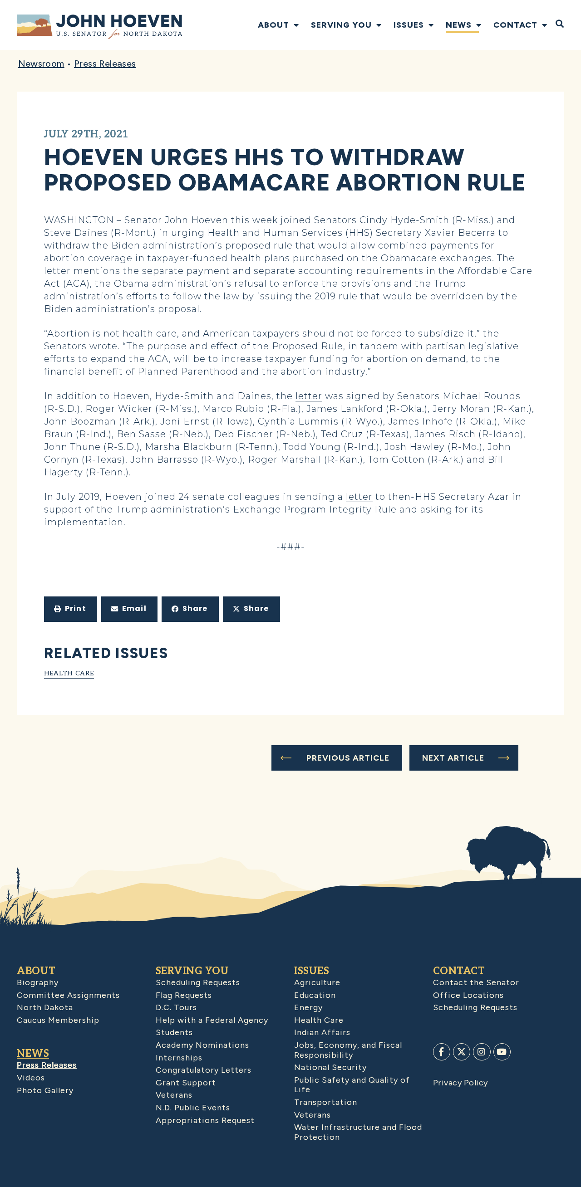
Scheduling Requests (198, 982)
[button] (70, 609)
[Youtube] (502, 1051)
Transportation (325, 1102)
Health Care (69, 673)
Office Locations (468, 995)
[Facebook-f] (441, 1051)
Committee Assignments (68, 995)
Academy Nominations (202, 1045)
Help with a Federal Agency (212, 1020)
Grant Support (186, 1083)
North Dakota (45, 1007)
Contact (515, 25)
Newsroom (41, 63)
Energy (308, 1007)
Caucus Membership (58, 1020)
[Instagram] (481, 1051)
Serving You (341, 25)
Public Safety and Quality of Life (352, 1085)
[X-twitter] (461, 1051)
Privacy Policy (460, 1083)
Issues (409, 25)
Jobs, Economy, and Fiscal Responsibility (348, 1050)
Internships (179, 1058)
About (273, 25)
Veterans (174, 1095)
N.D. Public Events (193, 1108)
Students (174, 1032)
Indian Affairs (322, 1032)
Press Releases (105, 63)
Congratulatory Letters (203, 1070)
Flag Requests (184, 995)
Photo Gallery (45, 1090)
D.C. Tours (176, 1007)
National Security (330, 1067)
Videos (31, 1078)
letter (308, 396)
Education (315, 995)
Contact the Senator (476, 982)
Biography (38, 982)
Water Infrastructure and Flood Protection (358, 1132)
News (459, 25)
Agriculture (317, 982)
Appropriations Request (205, 1120)
